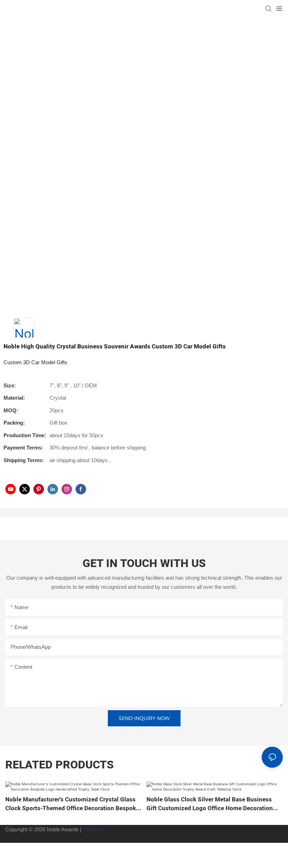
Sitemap (93, 829)
